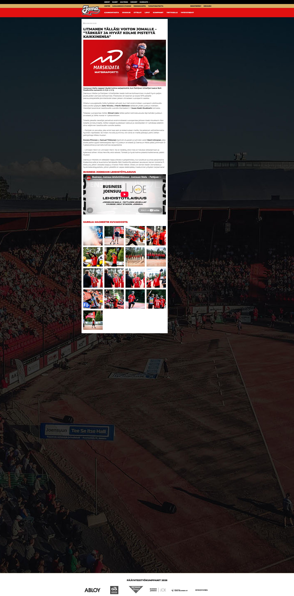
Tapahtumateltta (155, 6)
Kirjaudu (207, 6)
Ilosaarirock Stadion (121, 6)
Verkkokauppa (139, 6)
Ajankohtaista (111, 12)
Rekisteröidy (195, 6)
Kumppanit (158, 12)
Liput (147, 12)
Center (107, 6)
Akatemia (124, 2)
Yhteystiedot (187, 12)
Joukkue (126, 12)
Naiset (115, 2)
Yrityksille (172, 12)
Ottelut (137, 12)
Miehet (107, 2)
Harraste (144, 2)
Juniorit (133, 2)
